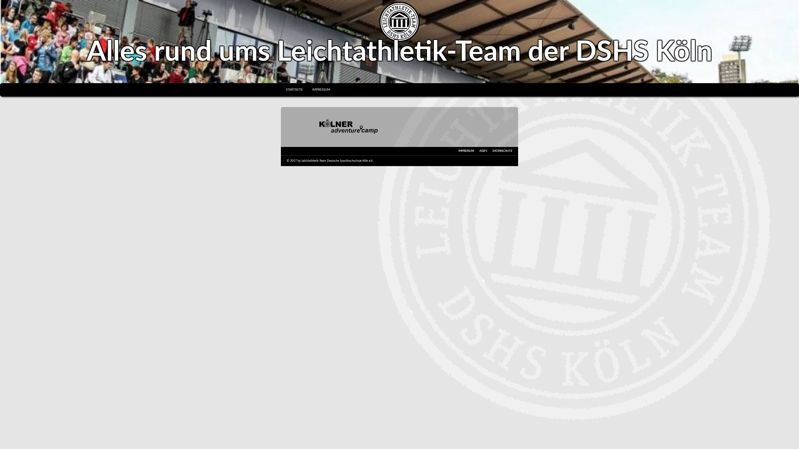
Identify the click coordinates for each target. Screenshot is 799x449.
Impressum (321, 89)
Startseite (294, 89)
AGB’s (483, 151)
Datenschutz (502, 151)
